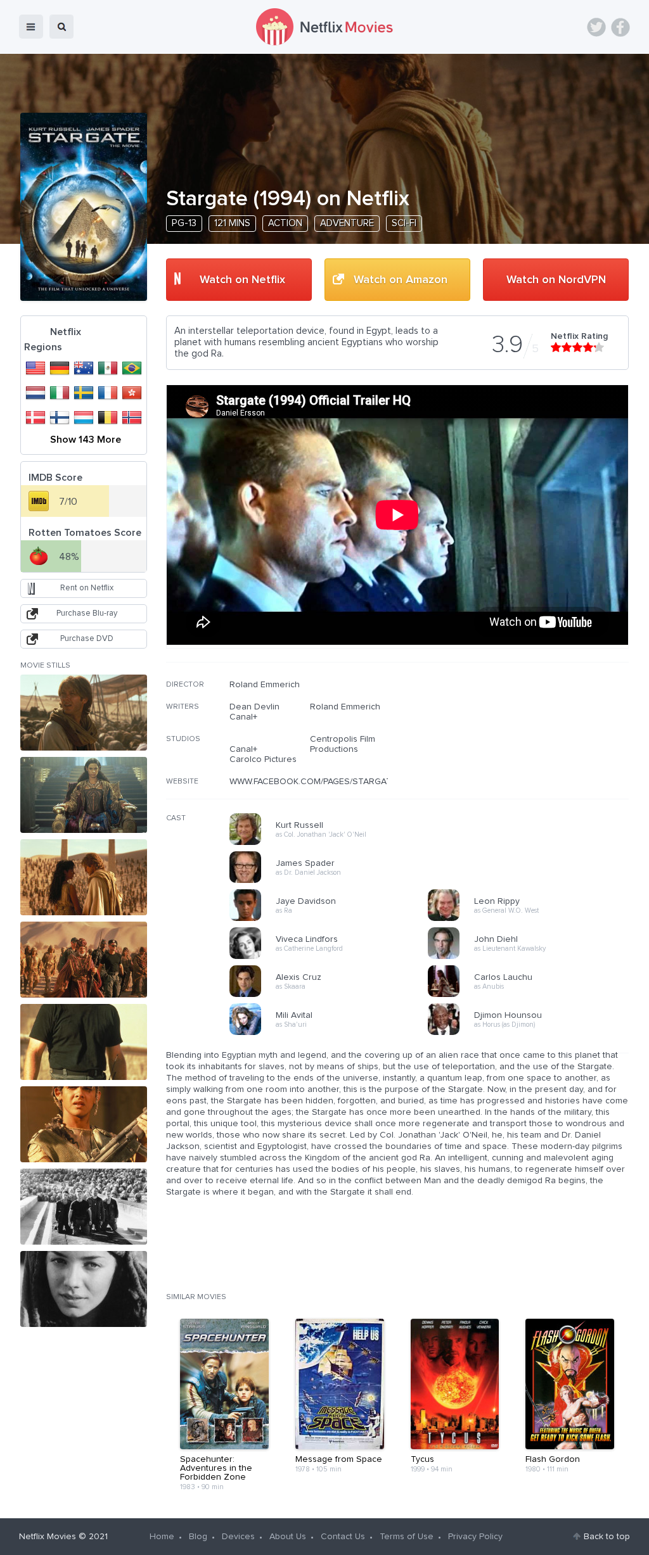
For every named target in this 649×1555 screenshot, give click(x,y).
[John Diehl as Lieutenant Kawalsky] (531, 957)
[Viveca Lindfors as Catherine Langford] (333, 957)
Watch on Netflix (242, 280)
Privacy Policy (475, 1536)
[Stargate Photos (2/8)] (83, 795)
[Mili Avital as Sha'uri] (333, 1033)
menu (31, 27)
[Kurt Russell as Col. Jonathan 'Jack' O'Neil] (333, 843)
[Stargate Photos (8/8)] (83, 1289)
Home (162, 1536)
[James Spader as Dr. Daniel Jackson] (333, 881)
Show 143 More (85, 440)
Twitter (596, 27)
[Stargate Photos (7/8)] (83, 1207)
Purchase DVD (86, 639)
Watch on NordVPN (556, 280)
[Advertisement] (534, 761)
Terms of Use (407, 1536)
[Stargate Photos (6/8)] (83, 1124)
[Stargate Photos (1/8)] (83, 713)
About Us (287, 1536)
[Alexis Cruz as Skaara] (333, 995)
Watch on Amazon (400, 280)
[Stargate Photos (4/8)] (83, 960)
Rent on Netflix (86, 588)
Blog (198, 1536)
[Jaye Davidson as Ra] (333, 919)
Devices (238, 1536)
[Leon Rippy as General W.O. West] (531, 919)
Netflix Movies (47, 1536)
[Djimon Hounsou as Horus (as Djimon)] (531, 1033)
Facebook (620, 27)
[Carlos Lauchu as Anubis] (531, 995)
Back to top (607, 1536)
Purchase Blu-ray (86, 613)
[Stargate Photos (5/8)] (83, 1042)
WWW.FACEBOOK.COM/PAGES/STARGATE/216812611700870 (350, 781)
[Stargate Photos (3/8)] (83, 877)
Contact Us (343, 1536)
